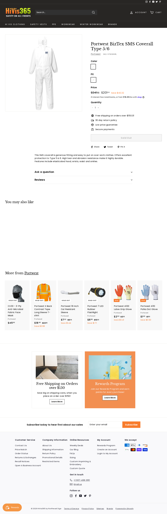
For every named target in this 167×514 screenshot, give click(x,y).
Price (94, 87)
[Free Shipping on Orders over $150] (57, 367)
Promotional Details (52, 457)
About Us (47, 445)
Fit (92, 74)
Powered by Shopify (124, 508)
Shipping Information (53, 449)
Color (94, 61)
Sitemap (100, 508)
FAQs (72, 453)
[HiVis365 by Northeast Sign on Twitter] (85, 495)
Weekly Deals (76, 445)
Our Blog (74, 449)
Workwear (68, 24)
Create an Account (107, 449)
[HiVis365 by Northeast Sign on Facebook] (75, 495)
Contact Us (21, 445)
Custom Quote (77, 468)
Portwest (96, 54)
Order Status (21, 453)
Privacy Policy (88, 508)
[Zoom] (43, 73)
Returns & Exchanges (25, 457)
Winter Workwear (91, 24)
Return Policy (48, 453)
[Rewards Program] (110, 367)
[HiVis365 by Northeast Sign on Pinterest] (90, 495)
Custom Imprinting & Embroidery (80, 463)
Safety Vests (38, 24)
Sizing (73, 457)
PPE (54, 24)
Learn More (57, 401)
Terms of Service (71, 508)
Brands (112, 24)
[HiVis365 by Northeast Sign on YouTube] (80, 495)
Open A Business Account (28, 465)
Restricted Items (50, 461)
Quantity (96, 102)
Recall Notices (22, 461)
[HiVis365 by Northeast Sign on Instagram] (71, 495)
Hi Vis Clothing (15, 24)
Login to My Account (107, 453)
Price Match (21, 449)
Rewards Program (106, 445)
